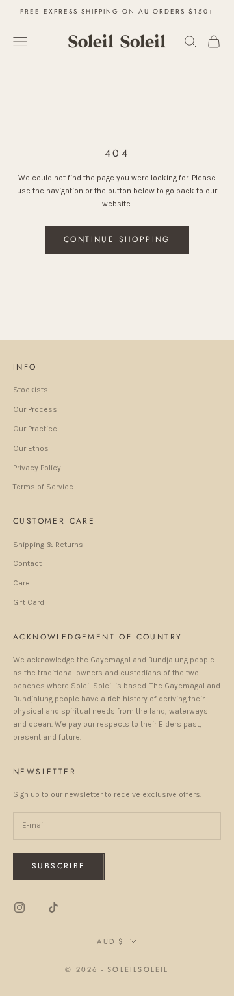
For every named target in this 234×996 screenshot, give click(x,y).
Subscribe (59, 866)
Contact (27, 563)
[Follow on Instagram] (19, 907)
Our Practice (35, 428)
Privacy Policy (37, 467)
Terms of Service (43, 486)
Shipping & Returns (48, 544)
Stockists (30, 389)
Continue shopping (117, 239)
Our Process (35, 409)
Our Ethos (31, 448)
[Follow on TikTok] (53, 907)
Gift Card (28, 602)
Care (21, 582)
